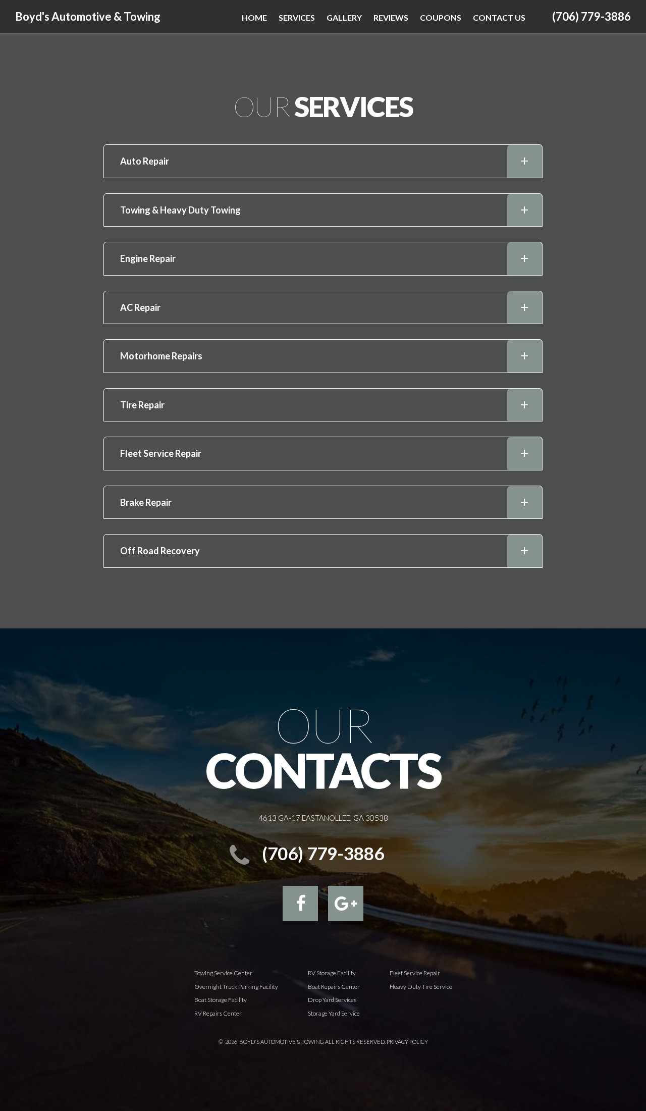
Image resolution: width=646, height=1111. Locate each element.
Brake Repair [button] (146, 502)
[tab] (323, 161)
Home (254, 17)
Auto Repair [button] (144, 161)
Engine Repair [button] (148, 258)
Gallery (344, 17)
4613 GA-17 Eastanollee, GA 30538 (323, 817)
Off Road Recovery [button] (160, 550)
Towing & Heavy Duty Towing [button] (180, 210)
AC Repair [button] (140, 307)
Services (297, 17)
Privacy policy (407, 1041)
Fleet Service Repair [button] (160, 453)
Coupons (440, 17)
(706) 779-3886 (591, 16)
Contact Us (499, 17)
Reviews (390, 17)
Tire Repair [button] (142, 404)
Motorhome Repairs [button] (161, 355)
